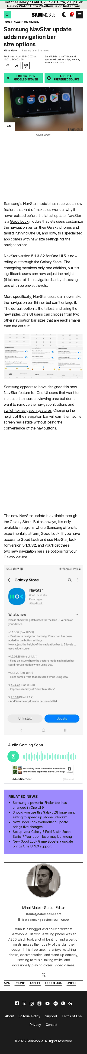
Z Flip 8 (72, 2)
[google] (70, 1003)
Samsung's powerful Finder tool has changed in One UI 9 (40, 805)
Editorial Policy (29, 1016)
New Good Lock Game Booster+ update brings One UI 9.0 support (43, 843)
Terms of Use (72, 1016)
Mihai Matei (10, 50)
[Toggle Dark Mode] (63, 14)
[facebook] (17, 1003)
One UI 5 (58, 256)
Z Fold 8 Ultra (54, 2)
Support (51, 1016)
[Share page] (16, 65)
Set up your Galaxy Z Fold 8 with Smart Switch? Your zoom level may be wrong (42, 834)
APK (7, 983)
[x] (24, 1003)
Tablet (35, 983)
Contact (51, 1025)
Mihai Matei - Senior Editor (43, 907)
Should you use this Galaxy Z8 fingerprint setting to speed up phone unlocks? (43, 814)
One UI (71, 983)
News (17, 22)
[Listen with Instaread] (26, 65)
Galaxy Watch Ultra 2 (24, 6)
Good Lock (19, 221)
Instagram (71, 6)
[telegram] (55, 1003)
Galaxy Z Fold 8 (29, 2)
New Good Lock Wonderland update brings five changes (40, 824)
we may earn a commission (62, 61)
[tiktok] (39, 1003)
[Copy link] (7, 65)
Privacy (35, 1025)
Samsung (11, 387)
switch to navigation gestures (28, 410)
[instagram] (31, 1003)
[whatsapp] (63, 1003)
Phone (20, 983)
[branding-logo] (43, 15)
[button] (7, 14)
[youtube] (47, 1003)
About (9, 1016)
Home (7, 22)
